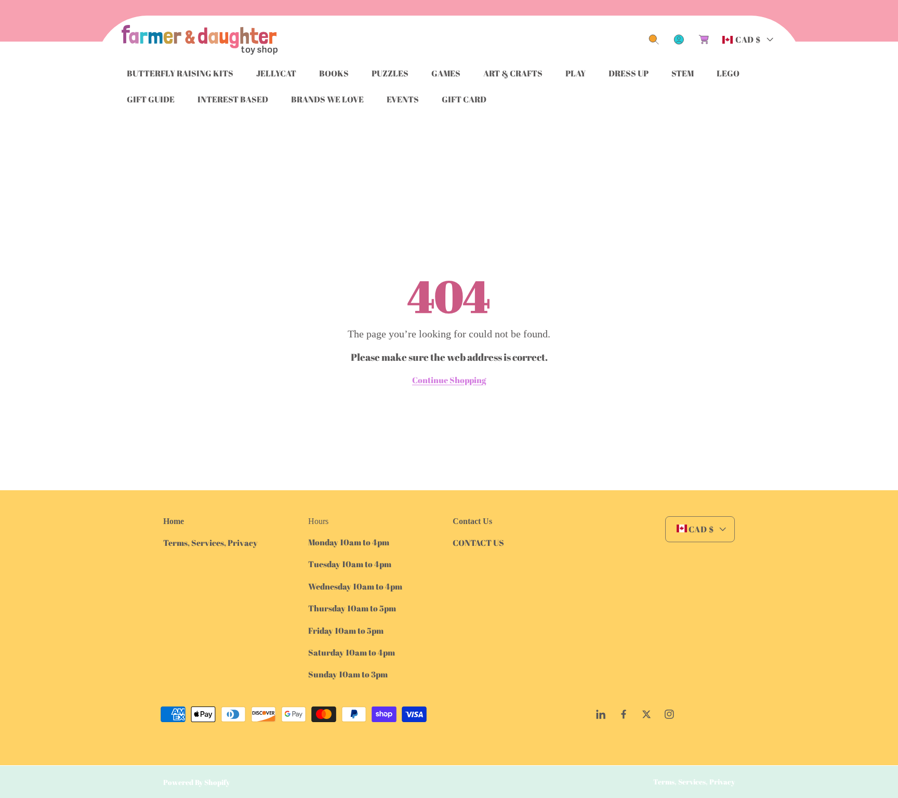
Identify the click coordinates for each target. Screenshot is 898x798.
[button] (653, 39)
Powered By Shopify (196, 782)
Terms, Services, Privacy (210, 542)
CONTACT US (478, 542)
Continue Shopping (449, 380)
